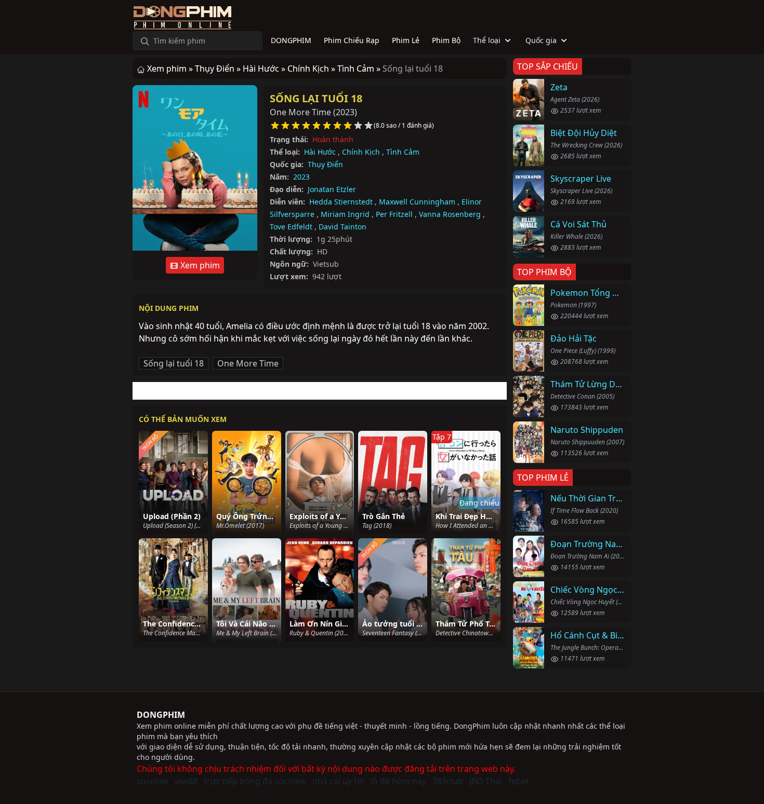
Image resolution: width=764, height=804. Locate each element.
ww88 (186, 781)
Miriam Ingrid (345, 214)
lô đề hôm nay (398, 781)
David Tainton (342, 226)
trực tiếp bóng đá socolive (255, 781)
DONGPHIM (161, 714)
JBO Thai (485, 781)
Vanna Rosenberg (450, 214)
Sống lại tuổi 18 (316, 98)
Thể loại (486, 40)
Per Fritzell (394, 214)
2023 (301, 177)
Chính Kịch (361, 152)
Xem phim (199, 265)
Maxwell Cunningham (417, 202)
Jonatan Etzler (332, 189)
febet (518, 781)
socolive (152, 781)
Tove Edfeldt (291, 226)
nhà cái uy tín (338, 781)
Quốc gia (541, 40)
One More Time (248, 363)
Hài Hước (320, 152)
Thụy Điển (325, 164)
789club (447, 781)
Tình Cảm (402, 152)
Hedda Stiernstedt (341, 202)
